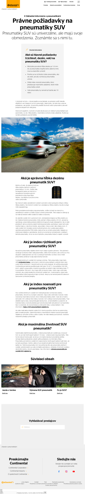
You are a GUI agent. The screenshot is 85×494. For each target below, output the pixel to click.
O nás (78, 5)
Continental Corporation (17, 468)
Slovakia (71, 1)
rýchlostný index (25, 262)
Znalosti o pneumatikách (56, 5)
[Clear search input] (45, 493)
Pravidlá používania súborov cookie (73, 483)
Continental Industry (17, 471)
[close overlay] (1, 490)
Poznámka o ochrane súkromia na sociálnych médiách (44, 483)
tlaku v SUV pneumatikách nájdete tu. (36, 307)
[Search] (1, 492)
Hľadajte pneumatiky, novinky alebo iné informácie (30, 493)
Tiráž (45, 482)
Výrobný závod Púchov (51, 485)
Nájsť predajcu (63, 1)
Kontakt (36, 482)
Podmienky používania (58, 482)
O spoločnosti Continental (17, 474)
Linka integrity (25, 482)
